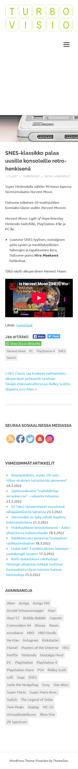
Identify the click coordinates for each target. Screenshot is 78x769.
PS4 (41, 669)
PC (31, 351)
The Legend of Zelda (37, 699)
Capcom (56, 618)
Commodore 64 (19, 625)
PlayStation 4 (46, 351)
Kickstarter (50, 640)
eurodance (15, 632)
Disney (40, 625)
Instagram (30, 640)
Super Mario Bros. (43, 692)
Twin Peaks (15, 707)
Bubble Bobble (34, 618)
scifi (10, 677)
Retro (49, 176)
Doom (53, 625)
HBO (30, 632)
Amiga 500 (41, 603)
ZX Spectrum (17, 721)
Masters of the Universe (39, 647)
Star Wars (61, 684)
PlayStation (24, 662)
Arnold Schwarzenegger (25, 610)
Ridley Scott (57, 669)
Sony (46, 684)
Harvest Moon (16, 351)
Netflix (12, 655)
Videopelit (62, 176)
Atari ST (13, 618)
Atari (51, 610)
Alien (11, 603)
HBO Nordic (47, 632)
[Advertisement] (39, 84)
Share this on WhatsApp (25, 343)
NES (65, 647)
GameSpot (24, 325)
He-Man (13, 640)
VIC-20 (48, 707)
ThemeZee (60, 760)
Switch (11, 357)
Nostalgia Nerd (51, 655)
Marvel (12, 647)
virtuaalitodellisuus (21, 714)
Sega (20, 677)
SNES (61, 351)
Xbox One (47, 714)
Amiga (24, 603)
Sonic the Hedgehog (22, 684)
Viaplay (33, 707)
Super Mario (16, 692)
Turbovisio (31, 176)
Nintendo (29, 655)
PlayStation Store (20, 669)
